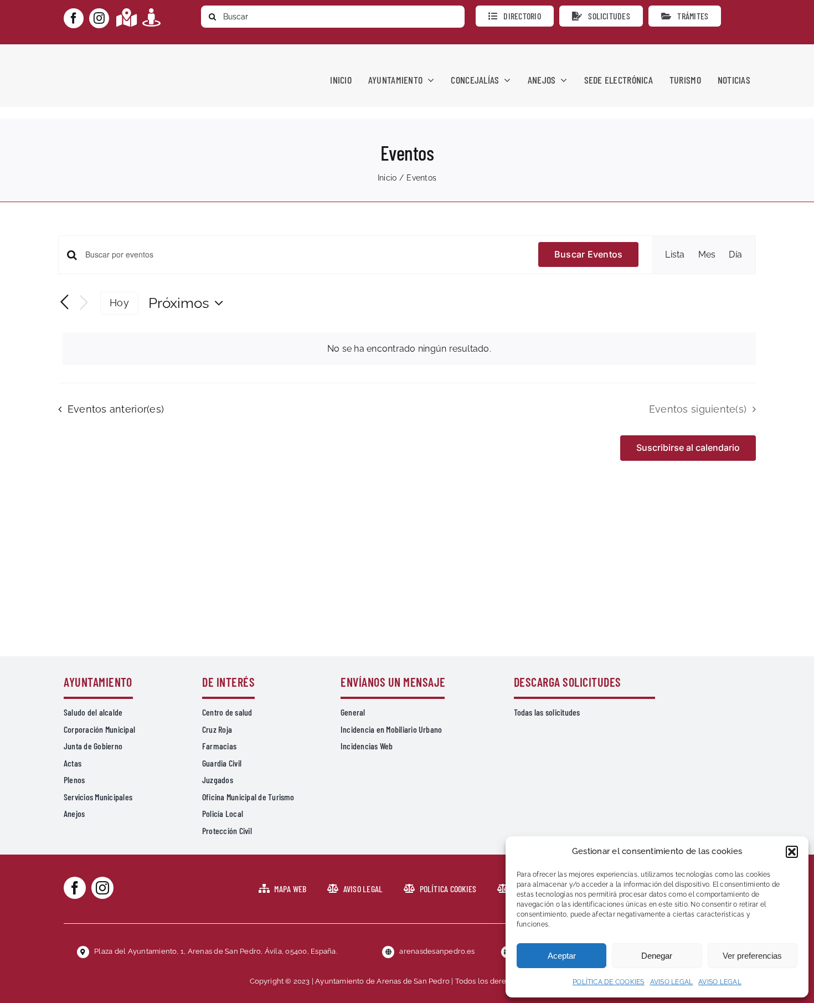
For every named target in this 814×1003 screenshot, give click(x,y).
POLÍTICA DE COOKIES (609, 982)
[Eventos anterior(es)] (64, 302)
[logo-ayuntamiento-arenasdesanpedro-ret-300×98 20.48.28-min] (134, 54)
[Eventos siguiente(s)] (83, 303)
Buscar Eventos (588, 254)
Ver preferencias (752, 955)
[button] (791, 851)
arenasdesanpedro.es (437, 951)
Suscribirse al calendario (688, 448)
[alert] (409, 349)
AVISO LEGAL (671, 982)
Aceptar (562, 955)
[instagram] (99, 18)
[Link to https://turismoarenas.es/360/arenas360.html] (151, 17)
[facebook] (74, 18)
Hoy (119, 302)
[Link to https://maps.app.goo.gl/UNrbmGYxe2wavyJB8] (126, 17)
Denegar (656, 955)
